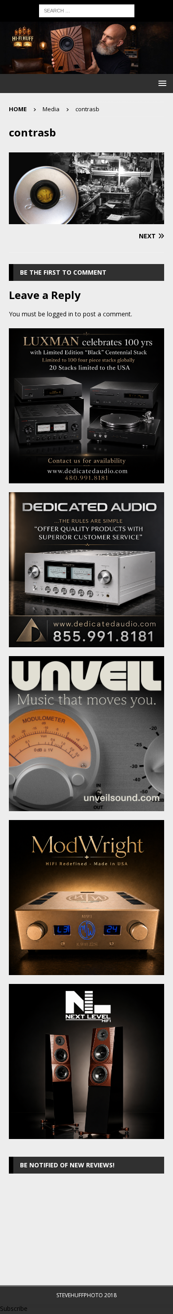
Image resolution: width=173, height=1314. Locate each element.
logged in (60, 314)
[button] (161, 83)
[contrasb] (86, 219)
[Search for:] (86, 10)
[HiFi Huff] (86, 69)
